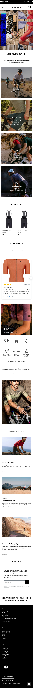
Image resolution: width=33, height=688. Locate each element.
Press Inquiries (5, 619)
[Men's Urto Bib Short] (8, 219)
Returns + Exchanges (6, 631)
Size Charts (4, 647)
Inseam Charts (5, 648)
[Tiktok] (12, 681)
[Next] (30, 2)
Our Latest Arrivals (16, 204)
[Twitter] (4, 681)
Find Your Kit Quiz (5, 654)
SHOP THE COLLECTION (9, 44)
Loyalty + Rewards (5, 615)
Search (3, 629)
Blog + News (4, 657)
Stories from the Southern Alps (10, 544)
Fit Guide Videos (5, 649)
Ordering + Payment (6, 611)
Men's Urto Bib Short (6, 230)
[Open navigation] (2, 7)
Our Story (4, 658)
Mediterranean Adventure (9, 501)
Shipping (3, 612)
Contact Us (4, 634)
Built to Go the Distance (8, 462)
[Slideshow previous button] (2, 278)
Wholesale (4, 638)
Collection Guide (5, 651)
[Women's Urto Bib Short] (24, 219)
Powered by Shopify (16, 683)
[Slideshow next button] (30, 278)
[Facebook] (2, 681)
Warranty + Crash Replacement (8, 632)
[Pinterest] (6, 681)
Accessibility (4, 640)
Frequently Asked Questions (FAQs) (9, 618)
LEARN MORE (16, 374)
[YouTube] (8, 681)
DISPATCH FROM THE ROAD (16, 432)
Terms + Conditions (6, 621)
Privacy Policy (25, 586)
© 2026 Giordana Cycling (7, 683)
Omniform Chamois (6, 652)
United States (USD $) (8, 676)
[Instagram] (10, 681)
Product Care (4, 655)
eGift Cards (4, 617)
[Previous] (2, 2)
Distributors (4, 637)
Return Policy (4, 614)
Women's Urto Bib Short (22, 230)
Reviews (3, 635)
